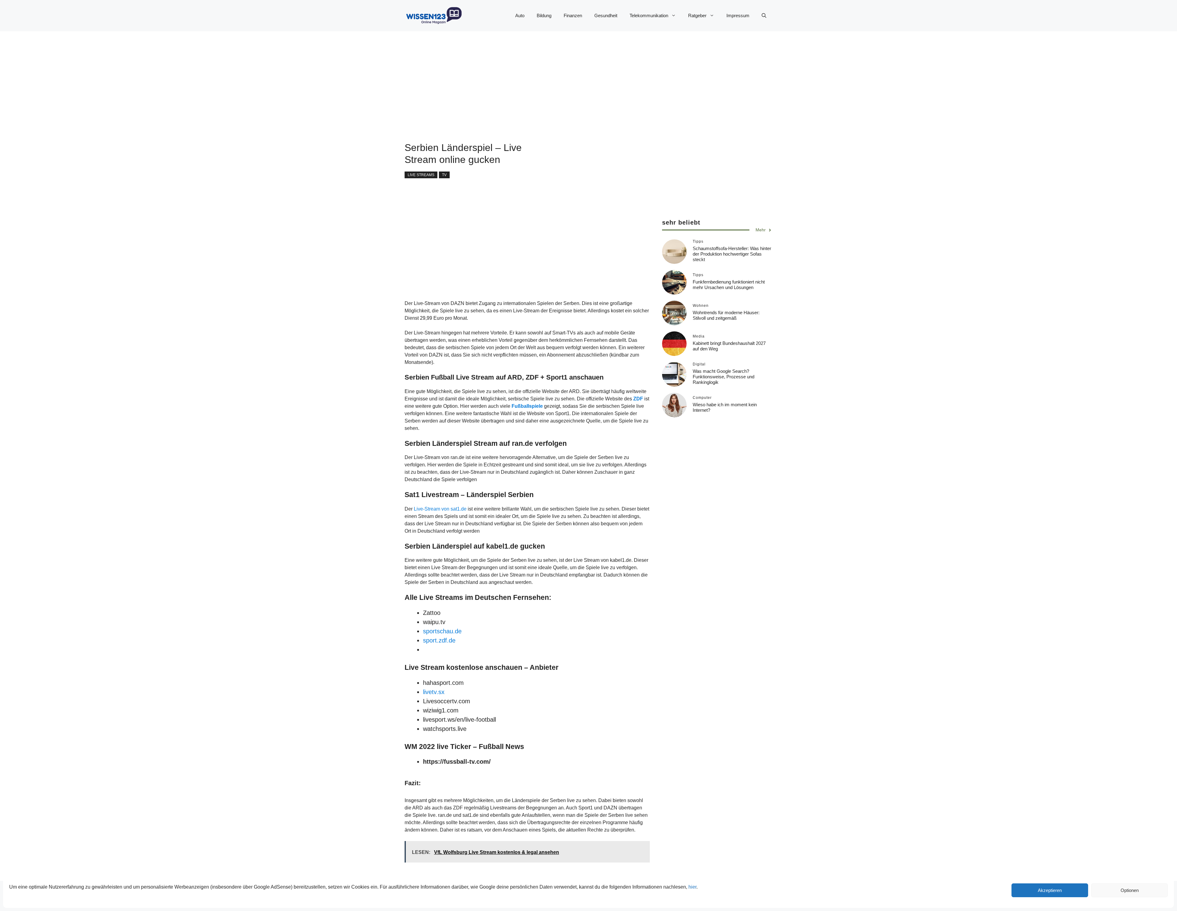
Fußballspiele (527, 406)
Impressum (737, 15)
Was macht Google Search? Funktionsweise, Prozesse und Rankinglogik (723, 377)
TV (444, 175)
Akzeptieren (1050, 890)
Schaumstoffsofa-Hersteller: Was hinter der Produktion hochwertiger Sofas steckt (732, 254)
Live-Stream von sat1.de (440, 508)
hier (692, 887)
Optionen (1130, 890)
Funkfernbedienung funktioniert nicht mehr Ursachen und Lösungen (729, 284)
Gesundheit (605, 15)
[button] (764, 15)
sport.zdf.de (439, 640)
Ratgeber (697, 15)
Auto (519, 15)
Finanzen (573, 15)
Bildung (544, 15)
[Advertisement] (576, 74)
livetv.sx (433, 692)
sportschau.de (442, 631)
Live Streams (421, 175)
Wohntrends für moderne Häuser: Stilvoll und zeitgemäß (726, 315)
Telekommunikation (649, 15)
